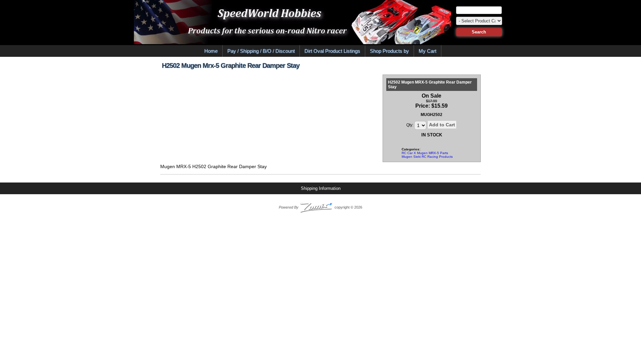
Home (211, 51)
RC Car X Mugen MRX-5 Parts (425, 153)
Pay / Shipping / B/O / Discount (261, 51)
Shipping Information (321, 188)
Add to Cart (442, 124)
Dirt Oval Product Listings (332, 51)
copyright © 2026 (320, 207)
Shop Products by (389, 51)
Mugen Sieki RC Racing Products (427, 156)
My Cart (427, 51)
